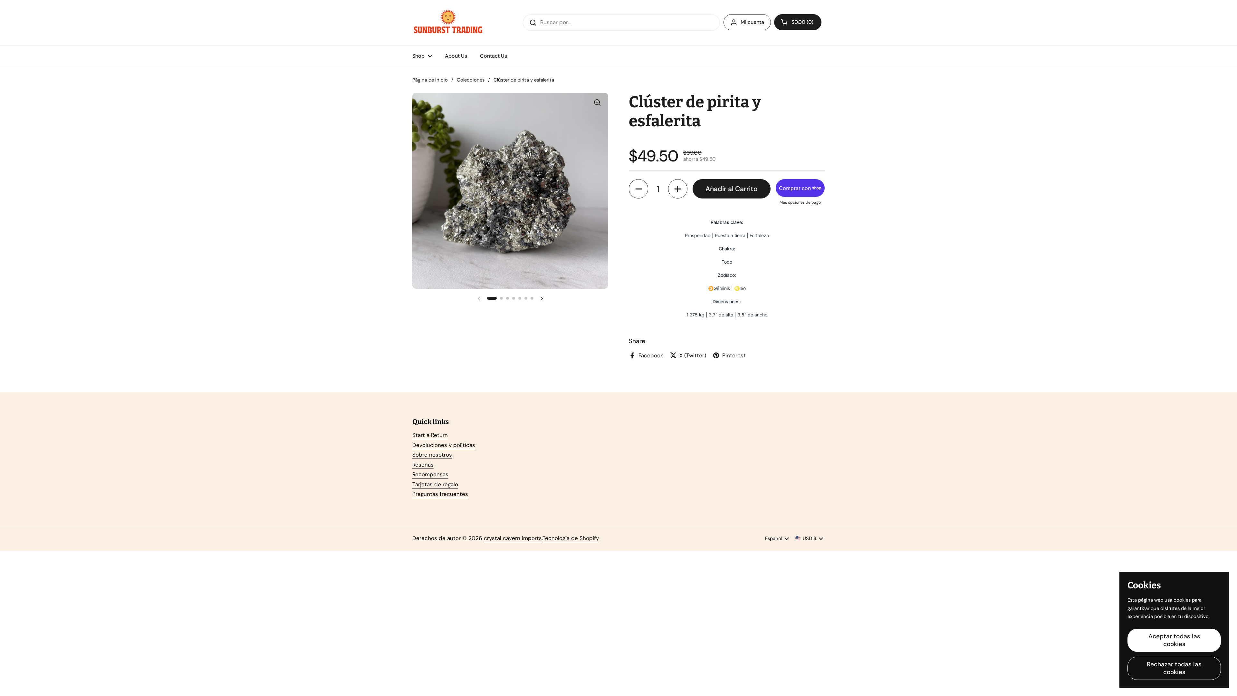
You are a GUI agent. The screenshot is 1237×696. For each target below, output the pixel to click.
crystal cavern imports (513, 538)
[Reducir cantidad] (638, 188)
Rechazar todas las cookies (1174, 668)
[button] (797, 22)
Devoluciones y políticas (443, 445)
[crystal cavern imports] (448, 22)
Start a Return (430, 435)
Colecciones (470, 80)
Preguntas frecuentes (440, 494)
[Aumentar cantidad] (677, 188)
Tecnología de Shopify (570, 538)
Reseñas (423, 464)
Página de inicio (430, 80)
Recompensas (430, 474)
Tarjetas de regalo (435, 484)
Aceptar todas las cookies (1174, 640)
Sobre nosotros (432, 454)
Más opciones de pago (800, 202)
